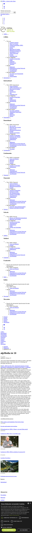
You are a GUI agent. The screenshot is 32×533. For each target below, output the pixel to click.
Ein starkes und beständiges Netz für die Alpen (9, 426)
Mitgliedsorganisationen (15, 50)
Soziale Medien (13, 76)
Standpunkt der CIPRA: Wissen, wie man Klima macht (10, 433)
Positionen (12, 61)
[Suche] (14, 12)
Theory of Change (14, 44)
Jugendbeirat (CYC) (14, 52)
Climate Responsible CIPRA (16, 45)
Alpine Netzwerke (14, 53)
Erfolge (11, 48)
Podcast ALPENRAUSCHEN (17, 208)
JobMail (11, 113)
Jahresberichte (13, 101)
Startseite (6, 346)
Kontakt (11, 54)
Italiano (5, 321)
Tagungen (12, 64)
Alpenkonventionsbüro (15, 190)
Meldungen (12, 67)
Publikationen (13, 63)
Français (6, 319)
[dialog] (16, 517)
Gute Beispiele (13, 71)
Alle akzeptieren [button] (8, 530)
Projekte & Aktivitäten (15, 58)
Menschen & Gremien (15, 49)
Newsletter (12, 149)
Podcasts (12, 75)
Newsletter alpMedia (14, 110)
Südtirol (5, 235)
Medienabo (12, 114)
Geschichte (12, 46)
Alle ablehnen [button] (24, 530)
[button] (16, 527)
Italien (5, 277)
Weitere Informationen (14, 515)
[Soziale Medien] (4, 8)
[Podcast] (4, 6)
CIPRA (5, 34)
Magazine (3, 497)
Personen (12, 161)
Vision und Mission (14, 159)
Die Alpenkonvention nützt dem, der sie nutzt (9, 476)
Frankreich (6, 257)
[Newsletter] (4, 4)
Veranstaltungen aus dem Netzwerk (18, 145)
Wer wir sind (13, 126)
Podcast (11, 116)
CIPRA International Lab (15, 87)
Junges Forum (13, 128)
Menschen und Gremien (15, 127)
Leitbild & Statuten (14, 42)
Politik (11, 60)
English (5, 318)
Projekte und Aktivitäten (15, 227)
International (6, 77)
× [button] (30, 503)
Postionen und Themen (15, 136)
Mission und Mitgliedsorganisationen (18, 218)
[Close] (4, 40)
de (4, 18)
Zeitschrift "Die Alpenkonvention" (18, 206)
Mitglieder (12, 160)
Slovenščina (6, 322)
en (4, 19)
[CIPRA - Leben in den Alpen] (8, 1)
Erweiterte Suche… (5, 14)
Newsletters (3, 495)
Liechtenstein (7, 150)
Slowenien (6, 296)
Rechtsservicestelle (14, 191)
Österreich (6, 175)
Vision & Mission (14, 86)
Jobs (11, 93)
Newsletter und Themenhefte (16, 73)
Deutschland (6, 117)
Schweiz (6, 209)
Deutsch (5, 316)
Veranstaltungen (13, 69)
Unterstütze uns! (13, 56)
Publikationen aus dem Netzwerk (17, 68)
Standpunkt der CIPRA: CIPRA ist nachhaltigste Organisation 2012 (13, 451)
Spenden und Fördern (15, 132)
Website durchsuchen (6, 11)
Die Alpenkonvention (15, 193)
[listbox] (28, 503)
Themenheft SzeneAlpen (15, 112)
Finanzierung (13, 91)
